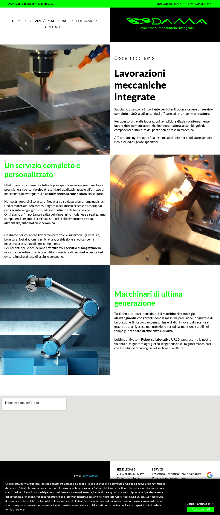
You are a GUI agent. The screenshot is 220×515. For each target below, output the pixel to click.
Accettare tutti (201, 509)
